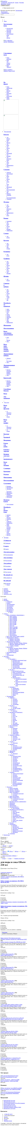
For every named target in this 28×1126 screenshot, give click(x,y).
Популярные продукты (14, 938)
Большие (9, 486)
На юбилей (7, 580)
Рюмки (6, 218)
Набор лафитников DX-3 (7, 982)
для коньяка (9, 155)
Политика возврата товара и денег (12, 1107)
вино (8, 309)
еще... (8, 166)
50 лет (8, 584)
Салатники (7, 483)
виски (8, 310)
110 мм (10, 845)
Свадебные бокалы (7, 389)
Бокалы (6, 134)
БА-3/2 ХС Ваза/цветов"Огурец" (9, 1077)
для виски (8, 147)
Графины (7, 258)
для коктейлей (9, 152)
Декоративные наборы (8, 354)
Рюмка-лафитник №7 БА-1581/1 (9, 1046)
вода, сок (8, 312)
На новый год (8, 575)
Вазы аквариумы (9, 87)
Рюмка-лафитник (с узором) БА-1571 (10, 1059)
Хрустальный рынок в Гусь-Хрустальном (14, 1103)
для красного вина (9, 159)
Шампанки (7, 325)
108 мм (4, 845)
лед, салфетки (9, 521)
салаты (8, 529)
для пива (8, 162)
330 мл (23, 851)
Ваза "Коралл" (9, 66)
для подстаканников (11, 189)
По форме (6, 83)
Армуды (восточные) (10, 173)
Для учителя (8, 569)
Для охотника (8, 557)
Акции (5, 1119)
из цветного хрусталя (9, 413)
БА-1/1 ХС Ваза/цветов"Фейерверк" (10, 1093)
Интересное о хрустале (9, 1108)
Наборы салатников (9, 495)
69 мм (3, 858)
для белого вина (8, 139)
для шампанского (10, 164)
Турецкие (9, 199)
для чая (7, 299)
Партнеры (4, 932)
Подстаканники (9, 328)
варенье (9, 515)
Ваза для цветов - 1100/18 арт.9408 (9, 1081)
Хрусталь (6, 590)
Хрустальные (10, 504)
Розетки (6, 474)
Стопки (6, 233)
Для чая (8, 191)
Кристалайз (7, 378)
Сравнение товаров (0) (6, 872)
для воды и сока (8, 594)
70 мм (9, 858)
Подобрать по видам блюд (7, 509)
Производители (8, 1120)
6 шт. (3, 848)
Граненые (9, 221)
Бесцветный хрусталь (10, 29)
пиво (8, 318)
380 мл (4, 853)
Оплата (6, 1116)
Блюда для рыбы (6, 445)
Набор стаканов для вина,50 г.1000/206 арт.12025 (13, 942)
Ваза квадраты (9, 92)
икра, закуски (9, 517)
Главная (6, 588)
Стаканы (7, 169)
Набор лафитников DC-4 (7, 968)
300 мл (16, 851)
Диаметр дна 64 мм (19, 858)
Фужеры (6, 202)
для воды (8, 150)
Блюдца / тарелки (6, 450)
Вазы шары (8, 98)
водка (8, 314)
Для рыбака (7, 563)
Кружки (6, 240)
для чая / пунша (8, 247)
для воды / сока (8, 296)
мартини (9, 317)
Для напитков (7, 397)
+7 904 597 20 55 (5, 13)
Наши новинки (4, 938)
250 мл (6, 841)
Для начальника (9, 552)
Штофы (6, 276)
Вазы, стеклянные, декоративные (8, 333)
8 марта (6, 546)
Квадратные (10, 487)
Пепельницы (8, 477)
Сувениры (7, 468)
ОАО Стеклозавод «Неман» (9, 855)
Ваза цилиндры (9, 95)
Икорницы (7, 440)
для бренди (8, 142)
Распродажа (7, 835)
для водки (8, 226)
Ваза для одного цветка (8, 62)
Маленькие (9, 493)
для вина (8, 144)
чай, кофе (8, 320)
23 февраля (7, 540)
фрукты (8, 535)
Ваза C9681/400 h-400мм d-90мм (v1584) (11, 1006)
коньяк (8, 315)
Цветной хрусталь (9, 32)
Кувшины (7, 251)
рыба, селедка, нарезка (9, 527)
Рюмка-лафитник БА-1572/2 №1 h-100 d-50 (11, 1019)
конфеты (9, 519)
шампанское (10, 322)
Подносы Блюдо (6, 500)
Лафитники (9, 230)
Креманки (7, 471)
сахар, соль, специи (8, 532)
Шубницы (9, 497)
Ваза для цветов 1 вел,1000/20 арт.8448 (10, 1089)
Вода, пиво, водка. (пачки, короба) (6, 348)
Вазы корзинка (9, 58)
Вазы (5, 393)
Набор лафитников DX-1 (7, 994)
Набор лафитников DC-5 (7, 955)
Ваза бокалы (8, 90)
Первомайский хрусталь (10, 1105)
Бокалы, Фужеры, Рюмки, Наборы (9, 371)
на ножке (8, 416)
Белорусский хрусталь (9, 1104)
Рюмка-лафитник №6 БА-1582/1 (9, 1032)
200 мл (4, 851)
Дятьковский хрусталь (9, 1101)
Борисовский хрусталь (9, 1100)
